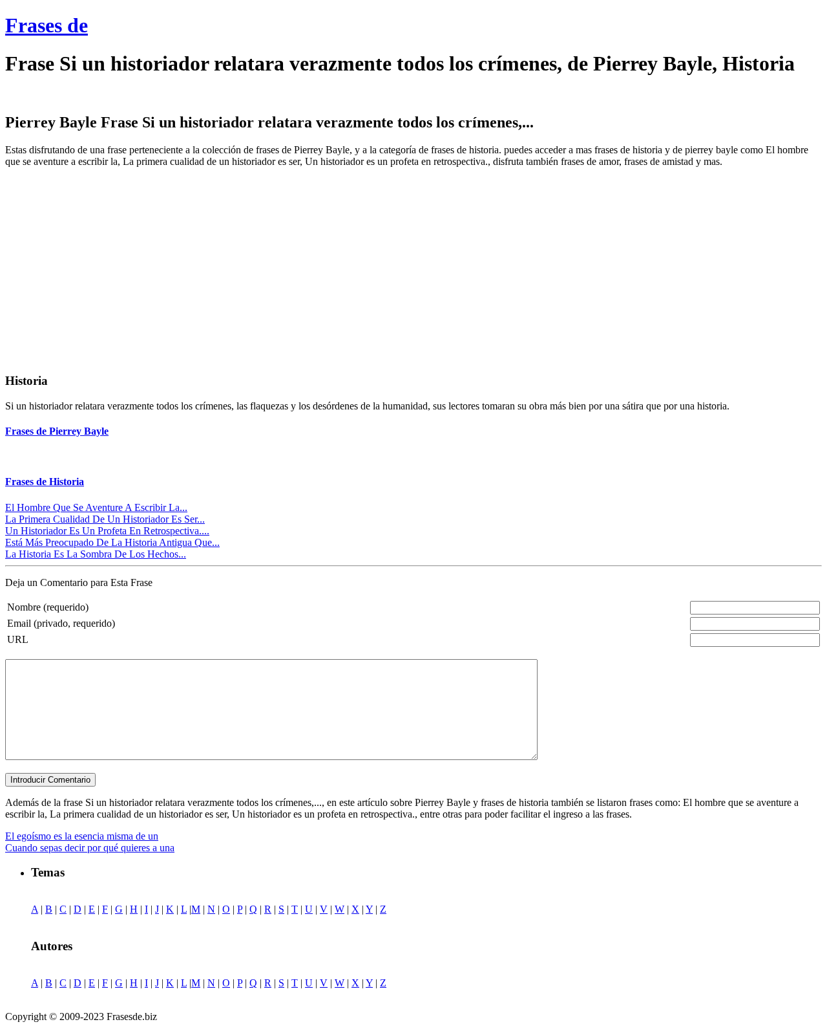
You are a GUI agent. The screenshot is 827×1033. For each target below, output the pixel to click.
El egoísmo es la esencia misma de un (81, 836)
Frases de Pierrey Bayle (57, 431)
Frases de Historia (44, 481)
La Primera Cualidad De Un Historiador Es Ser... (105, 519)
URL (17, 639)
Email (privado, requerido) (61, 623)
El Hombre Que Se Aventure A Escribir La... (96, 507)
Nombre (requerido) (48, 607)
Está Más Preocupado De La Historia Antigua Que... (112, 542)
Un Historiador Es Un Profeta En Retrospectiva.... (107, 530)
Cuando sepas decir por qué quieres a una (89, 847)
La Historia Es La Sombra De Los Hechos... (95, 554)
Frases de (46, 25)
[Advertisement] (113, 268)
